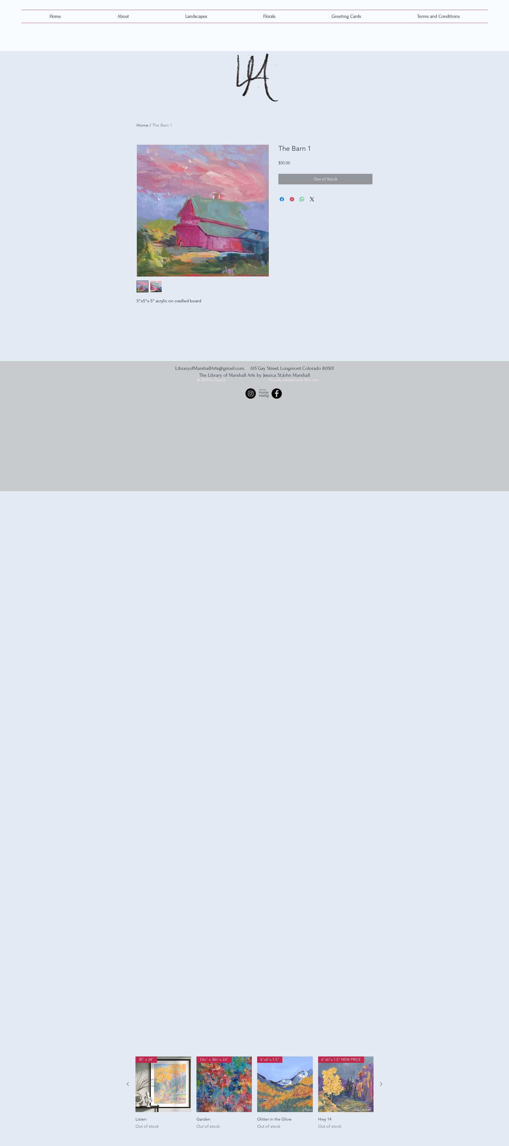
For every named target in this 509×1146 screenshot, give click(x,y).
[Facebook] (276, 393)
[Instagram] (250, 393)
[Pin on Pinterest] (292, 199)
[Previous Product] (128, 1084)
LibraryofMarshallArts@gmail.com (209, 368)
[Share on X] (312, 199)
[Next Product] (381, 1084)
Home (142, 125)
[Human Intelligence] (263, 393)
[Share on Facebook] (282, 199)
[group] (254, 1099)
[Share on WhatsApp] (302, 199)
